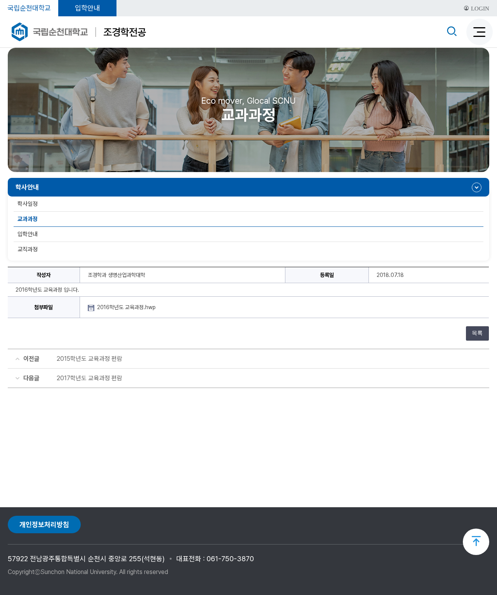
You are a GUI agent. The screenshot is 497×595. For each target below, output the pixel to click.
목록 (477, 333)
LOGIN (479, 8)
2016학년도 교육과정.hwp (127, 307)
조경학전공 (124, 32)
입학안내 (87, 8)
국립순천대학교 (29, 8)
